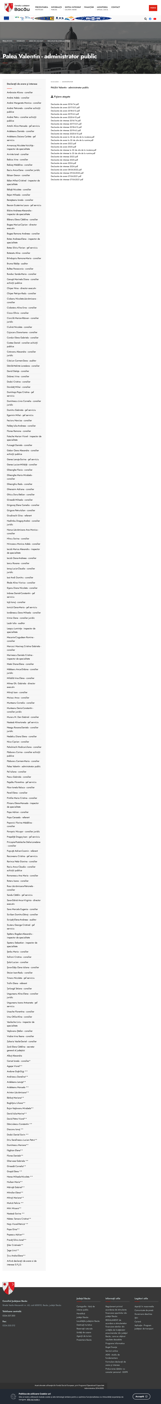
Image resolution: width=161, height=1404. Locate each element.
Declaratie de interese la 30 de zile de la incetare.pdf (73, 150)
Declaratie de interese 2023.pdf (64, 157)
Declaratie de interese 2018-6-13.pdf (66, 127)
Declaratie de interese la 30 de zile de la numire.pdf (73, 153)
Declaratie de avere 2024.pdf (63, 163)
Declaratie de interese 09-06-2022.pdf (67, 173)
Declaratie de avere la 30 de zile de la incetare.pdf (72, 137)
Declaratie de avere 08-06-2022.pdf (66, 170)
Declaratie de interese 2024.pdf (64, 166)
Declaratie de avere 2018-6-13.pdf (65, 111)
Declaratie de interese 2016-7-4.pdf (66, 121)
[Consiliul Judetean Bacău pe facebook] (150, 18)
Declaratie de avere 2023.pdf (63, 144)
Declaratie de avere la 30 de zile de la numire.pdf (72, 140)
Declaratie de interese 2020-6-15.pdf (66, 134)
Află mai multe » (33, 1399)
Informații (21, 41)
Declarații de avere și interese (59, 41)
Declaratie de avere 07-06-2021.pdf (66, 176)
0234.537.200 (9, 1315)
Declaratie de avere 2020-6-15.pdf (65, 117)
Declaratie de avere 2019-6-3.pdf (65, 114)
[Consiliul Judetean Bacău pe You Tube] (154, 18)
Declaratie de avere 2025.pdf (63, 147)
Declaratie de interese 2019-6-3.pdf (66, 130)
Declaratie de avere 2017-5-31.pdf (65, 108)
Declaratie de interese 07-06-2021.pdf (67, 180)
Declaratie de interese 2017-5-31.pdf (66, 124)
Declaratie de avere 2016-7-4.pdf (65, 104)
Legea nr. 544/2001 (36, 41)
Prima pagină (7, 41)
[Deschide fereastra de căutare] (145, 18)
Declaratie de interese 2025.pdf (64, 160)
